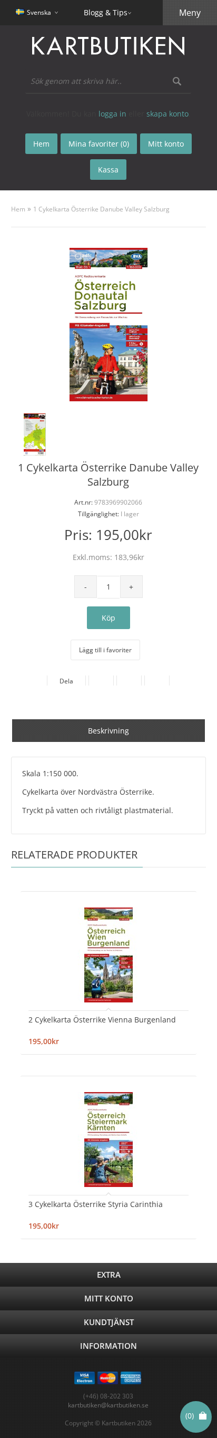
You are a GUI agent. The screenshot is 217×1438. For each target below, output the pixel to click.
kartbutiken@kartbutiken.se (108, 1405)
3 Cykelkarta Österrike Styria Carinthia (95, 1204)
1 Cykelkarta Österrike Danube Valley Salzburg (101, 209)
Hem (18, 209)
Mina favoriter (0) (98, 144)
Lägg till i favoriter (105, 649)
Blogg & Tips (105, 12)
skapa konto (167, 114)
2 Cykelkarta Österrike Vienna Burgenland (102, 1020)
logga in (112, 114)
